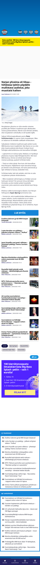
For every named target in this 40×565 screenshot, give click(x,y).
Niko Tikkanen (5, 274)
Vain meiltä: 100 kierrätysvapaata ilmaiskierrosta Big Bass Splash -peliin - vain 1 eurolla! (18, 42)
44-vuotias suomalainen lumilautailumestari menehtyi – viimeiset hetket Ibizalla (13, 298)
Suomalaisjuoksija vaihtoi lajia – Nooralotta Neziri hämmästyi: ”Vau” (13, 310)
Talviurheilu (21, 350)
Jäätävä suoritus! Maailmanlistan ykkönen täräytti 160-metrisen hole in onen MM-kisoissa (21, 526)
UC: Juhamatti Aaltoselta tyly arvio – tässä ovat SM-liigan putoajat (21, 510)
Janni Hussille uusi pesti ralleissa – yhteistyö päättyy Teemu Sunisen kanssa (14, 244)
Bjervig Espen (13, 346)
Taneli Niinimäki (6, 222)
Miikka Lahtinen (6, 234)
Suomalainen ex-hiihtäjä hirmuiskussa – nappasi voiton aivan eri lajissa (13, 321)
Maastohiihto (24, 346)
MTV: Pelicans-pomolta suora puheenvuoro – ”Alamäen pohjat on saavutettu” (14, 283)
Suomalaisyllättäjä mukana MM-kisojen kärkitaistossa (19, 515)
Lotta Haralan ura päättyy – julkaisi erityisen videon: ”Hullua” (14, 231)
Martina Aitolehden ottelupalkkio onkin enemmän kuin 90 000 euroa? (14, 259)
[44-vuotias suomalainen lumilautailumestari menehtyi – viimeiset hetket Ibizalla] (34, 299)
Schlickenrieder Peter (9, 350)
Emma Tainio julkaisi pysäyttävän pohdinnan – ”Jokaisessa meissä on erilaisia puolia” (15, 333)
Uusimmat (7, 433)
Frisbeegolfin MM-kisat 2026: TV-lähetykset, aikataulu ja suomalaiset (20, 543)
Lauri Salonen (5, 94)
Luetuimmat (8, 493)
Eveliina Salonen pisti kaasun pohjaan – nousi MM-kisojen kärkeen (21, 532)
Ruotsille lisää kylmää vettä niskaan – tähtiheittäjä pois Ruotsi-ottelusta (14, 271)
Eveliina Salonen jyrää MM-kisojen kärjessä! (14, 219)
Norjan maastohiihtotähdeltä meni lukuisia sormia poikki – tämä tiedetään (20, 521)
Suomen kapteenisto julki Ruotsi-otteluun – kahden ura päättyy (20, 505)
